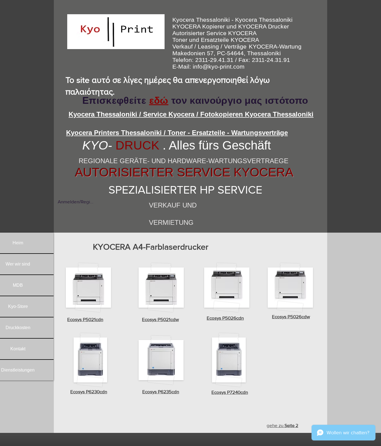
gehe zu (282, 425)
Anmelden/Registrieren (75, 201)
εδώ (158, 100)
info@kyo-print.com (219, 66)
